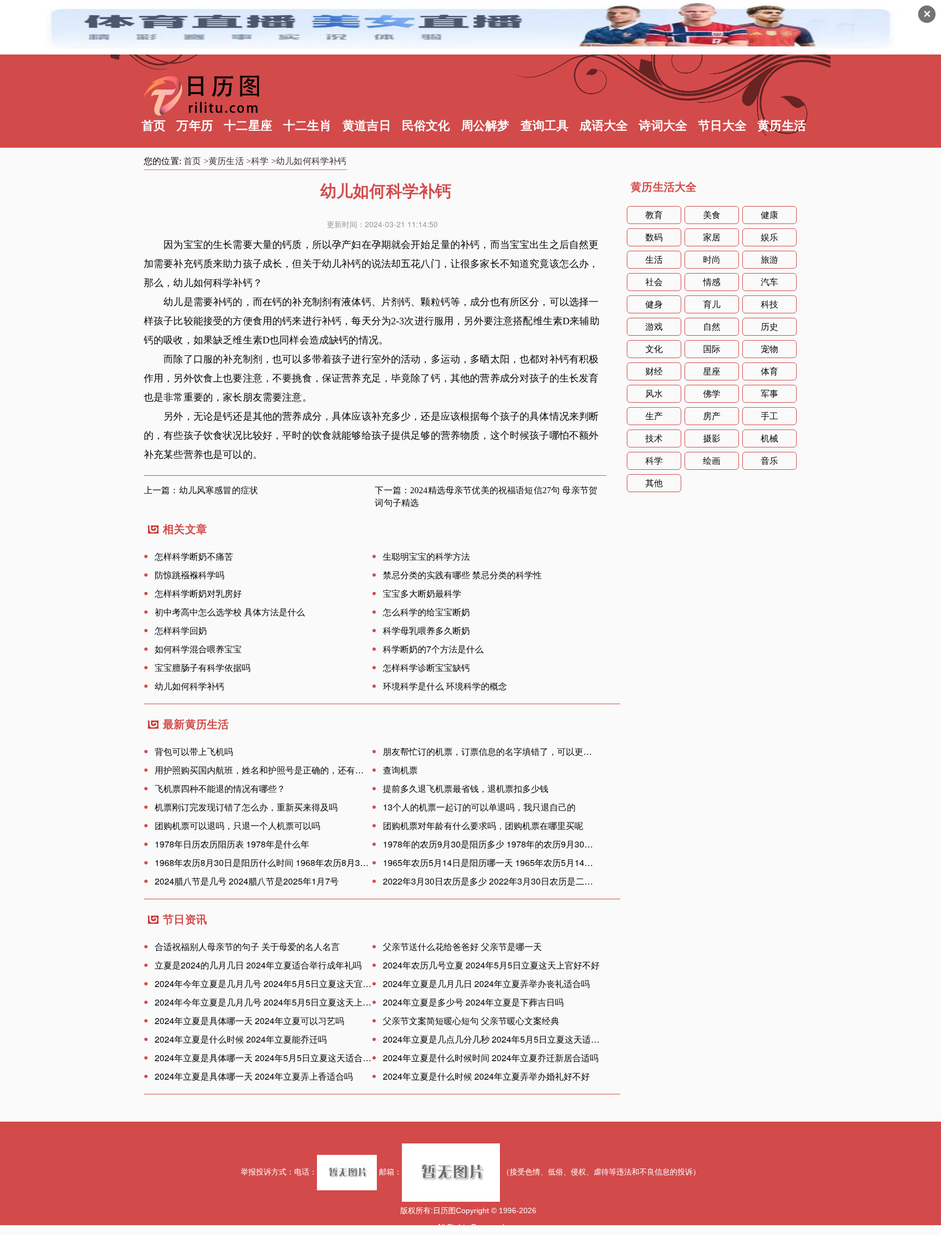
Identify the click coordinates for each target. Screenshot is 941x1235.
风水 (654, 393)
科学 (654, 460)
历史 (769, 326)
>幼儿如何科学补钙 (309, 161)
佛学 (711, 393)
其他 (654, 483)
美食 (711, 215)
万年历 (194, 125)
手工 (769, 416)
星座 (711, 371)
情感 (711, 282)
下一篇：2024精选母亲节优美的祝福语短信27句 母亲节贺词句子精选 (486, 496)
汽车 (769, 282)
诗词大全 (663, 125)
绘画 (711, 460)
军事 (769, 393)
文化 (654, 349)
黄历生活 (781, 125)
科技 (769, 304)
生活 (654, 259)
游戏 (654, 326)
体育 (769, 371)
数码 (654, 237)
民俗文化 (426, 125)
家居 (711, 237)
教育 (654, 215)
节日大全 (722, 125)
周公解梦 (485, 125)
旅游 (769, 259)
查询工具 (545, 125)
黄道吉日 (367, 125)
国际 (711, 349)
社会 (654, 282)
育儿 (711, 304)
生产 (654, 416)
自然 (711, 326)
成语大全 (603, 125)
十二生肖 (307, 125)
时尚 (711, 259)
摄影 (711, 438)
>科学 (257, 161)
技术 (654, 438)
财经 (654, 371)
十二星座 (248, 125)
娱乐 (769, 237)
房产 (711, 416)
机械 (769, 438)
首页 (154, 125)
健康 (769, 215)
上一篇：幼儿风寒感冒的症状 (201, 490)
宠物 (769, 349)
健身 (654, 304)
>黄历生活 (224, 161)
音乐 (769, 460)
